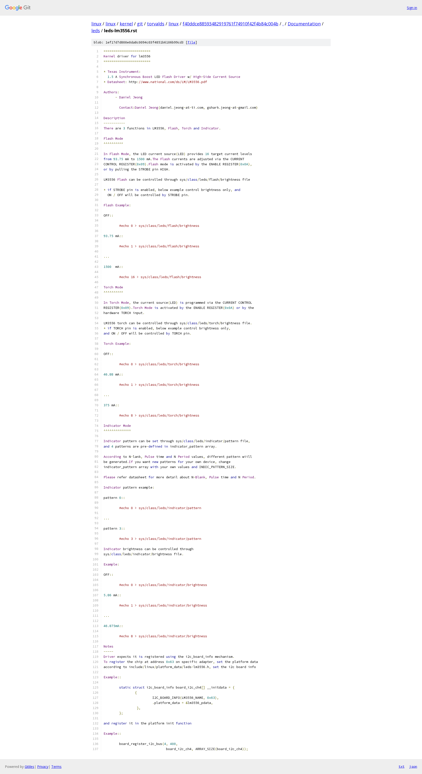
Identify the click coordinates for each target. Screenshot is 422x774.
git (140, 24)
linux (96, 24)
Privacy (42, 766)
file (191, 42)
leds (95, 30)
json (413, 766)
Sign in (412, 7)
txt (401, 766)
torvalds (155, 24)
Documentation (304, 24)
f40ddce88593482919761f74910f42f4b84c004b (230, 24)
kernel (126, 24)
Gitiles (29, 766)
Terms (56, 766)
